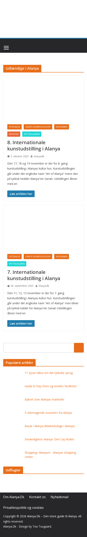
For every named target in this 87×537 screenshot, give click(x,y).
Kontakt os (37, 497)
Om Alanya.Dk (13, 497)
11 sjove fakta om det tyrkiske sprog (49, 373)
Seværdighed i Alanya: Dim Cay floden (49, 439)
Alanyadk (39, 156)
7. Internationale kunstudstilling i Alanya (33, 275)
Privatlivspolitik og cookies (23, 507)
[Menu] (6, 48)
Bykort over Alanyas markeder (44, 399)
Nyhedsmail (59, 497)
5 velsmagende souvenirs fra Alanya (48, 413)
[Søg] (79, 348)
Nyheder (14, 134)
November (61, 126)
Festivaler (14, 126)
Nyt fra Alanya (32, 134)
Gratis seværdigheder (38, 126)
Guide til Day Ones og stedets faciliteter (51, 386)
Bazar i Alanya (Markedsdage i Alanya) (50, 426)
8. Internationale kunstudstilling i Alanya (33, 145)
